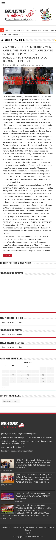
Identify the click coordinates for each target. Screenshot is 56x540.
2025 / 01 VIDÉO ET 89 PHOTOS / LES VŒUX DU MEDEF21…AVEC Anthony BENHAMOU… (32, 496)
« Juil (3, 387)
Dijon (20, 65)
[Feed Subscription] (55, 40)
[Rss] (27, 533)
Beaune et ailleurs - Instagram (13, 347)
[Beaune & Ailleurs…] (28, 14)
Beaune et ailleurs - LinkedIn (13, 322)
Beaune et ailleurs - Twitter (12, 335)
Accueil (3, 35)
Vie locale (36, 65)
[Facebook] (29, 533)
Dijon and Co (27, 65)
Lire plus (7, 255)
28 (35, 381)
